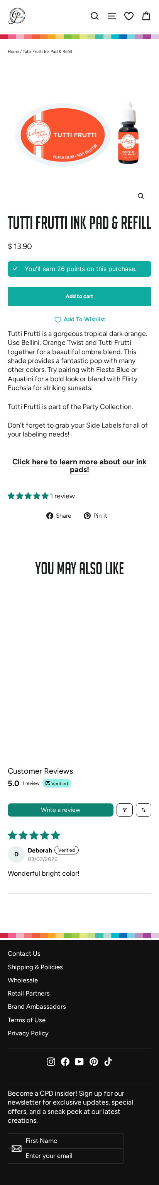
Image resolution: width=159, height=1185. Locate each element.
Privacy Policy (28, 1033)
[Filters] (125, 810)
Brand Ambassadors (37, 1006)
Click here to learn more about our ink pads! (79, 465)
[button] (29, 496)
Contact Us (24, 953)
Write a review (61, 809)
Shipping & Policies (35, 967)
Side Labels (103, 425)
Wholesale (23, 980)
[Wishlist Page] (129, 16)
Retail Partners (29, 993)
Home (13, 51)
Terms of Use (27, 1020)
